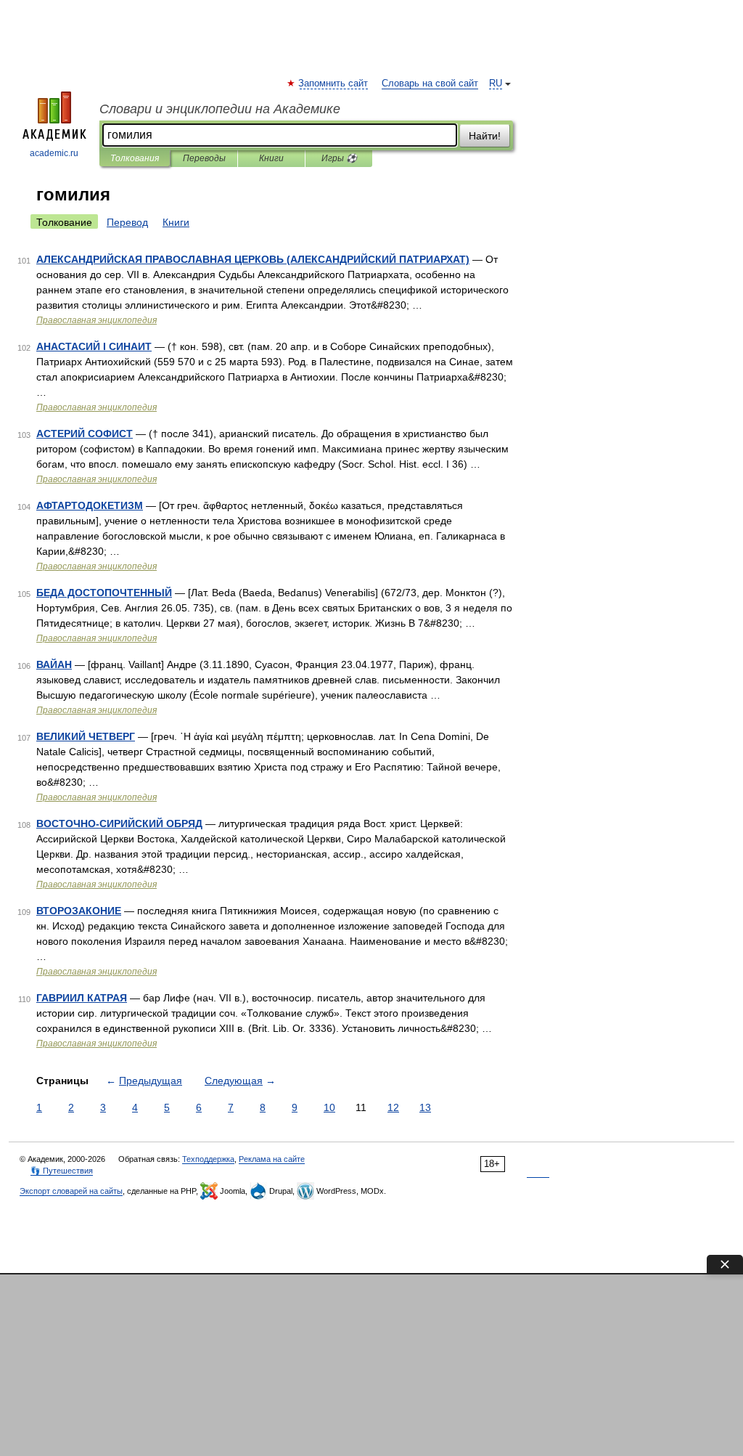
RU (495, 83)
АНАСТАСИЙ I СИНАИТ (94, 346)
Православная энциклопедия (96, 320)
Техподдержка (208, 1159)
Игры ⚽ (339, 158)
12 (393, 1107)
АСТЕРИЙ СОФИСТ (84, 433)
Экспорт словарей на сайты (71, 1191)
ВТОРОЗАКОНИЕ (78, 910)
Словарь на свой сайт (430, 83)
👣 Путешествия (61, 1170)
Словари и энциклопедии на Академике (219, 109)
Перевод (127, 222)
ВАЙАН (54, 664)
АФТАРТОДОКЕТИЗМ (89, 505)
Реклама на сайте (272, 1159)
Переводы (204, 158)
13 (425, 1107)
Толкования (134, 158)
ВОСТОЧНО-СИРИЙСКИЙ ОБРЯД (119, 823)
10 (329, 1107)
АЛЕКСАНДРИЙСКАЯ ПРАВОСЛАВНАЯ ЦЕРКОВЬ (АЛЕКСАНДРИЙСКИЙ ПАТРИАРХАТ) (252, 259)
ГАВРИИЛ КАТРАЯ (81, 998)
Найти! (485, 136)
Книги (271, 158)
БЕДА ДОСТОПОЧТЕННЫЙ (104, 592)
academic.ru (54, 153)
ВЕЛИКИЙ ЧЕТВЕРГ (85, 736)
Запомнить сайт (334, 83)
